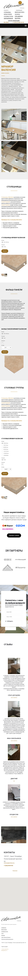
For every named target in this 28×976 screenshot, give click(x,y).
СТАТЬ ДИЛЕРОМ (19, 16)
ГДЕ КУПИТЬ (18, 18)
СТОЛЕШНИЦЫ (7, 12)
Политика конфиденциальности (7, 939)
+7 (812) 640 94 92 (18, 22)
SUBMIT (11, 628)
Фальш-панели (4, 929)
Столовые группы (4, 931)
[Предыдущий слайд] (3, 264)
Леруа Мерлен (14, 697)
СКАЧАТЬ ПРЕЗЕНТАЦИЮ (14, 20)
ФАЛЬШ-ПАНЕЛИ (8, 14)
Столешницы (3, 927)
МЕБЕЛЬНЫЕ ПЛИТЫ (19, 12)
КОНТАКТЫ (17, 14)
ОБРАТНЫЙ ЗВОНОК (8, 18)
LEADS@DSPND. (8, 863)
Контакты (3, 935)
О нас (2, 933)
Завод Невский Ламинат (5, 937)
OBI (14, 781)
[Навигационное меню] (26, 25)
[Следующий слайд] (24, 264)
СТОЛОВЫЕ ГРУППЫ (8, 16)
